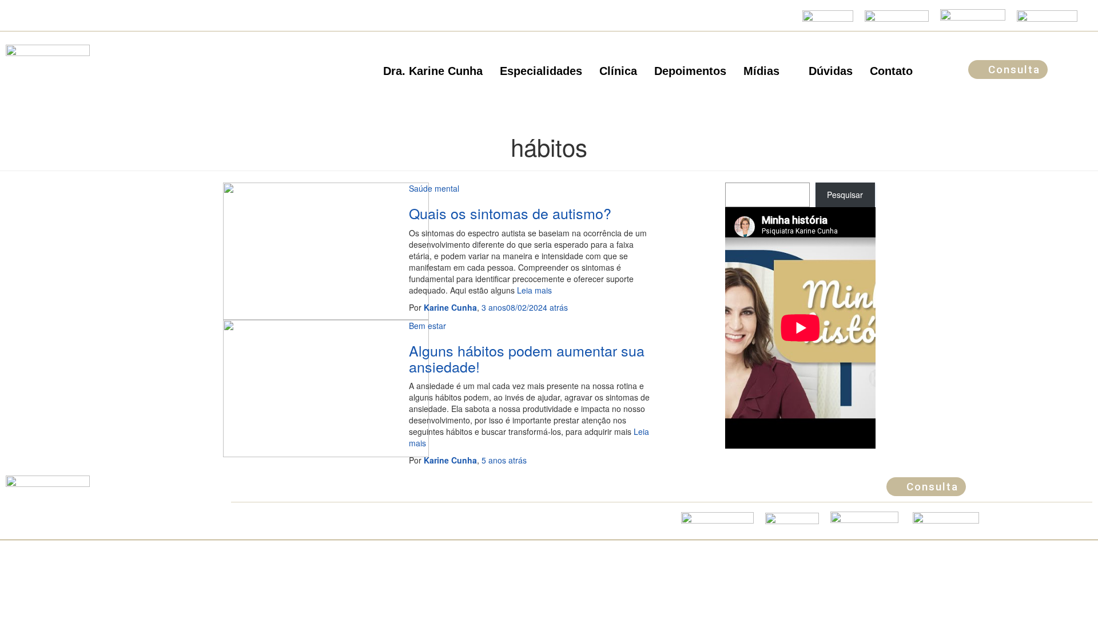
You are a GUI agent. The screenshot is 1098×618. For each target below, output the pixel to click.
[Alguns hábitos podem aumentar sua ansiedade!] (326, 387)
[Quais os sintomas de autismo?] (326, 250)
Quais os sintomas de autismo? (510, 213)
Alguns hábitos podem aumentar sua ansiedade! (527, 358)
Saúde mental (434, 188)
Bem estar (427, 325)
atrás (525, 307)
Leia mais (533, 290)
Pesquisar (845, 194)
